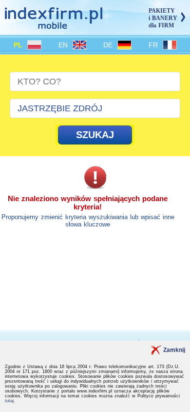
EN (64, 45)
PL (19, 45)
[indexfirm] (53, 24)
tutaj (9, 400)
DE (109, 45)
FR (154, 45)
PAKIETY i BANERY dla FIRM (163, 18)
